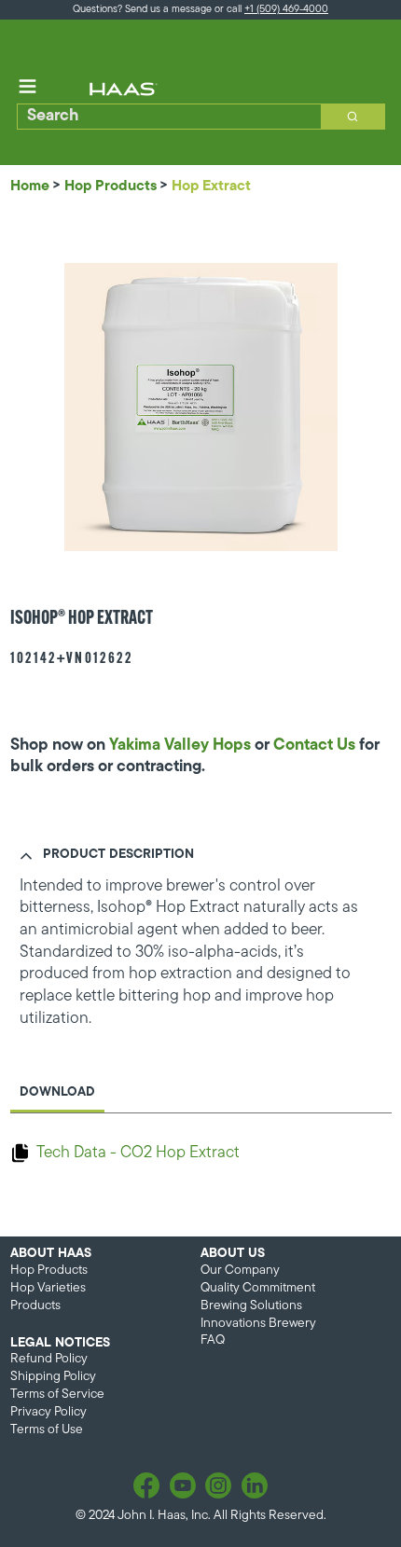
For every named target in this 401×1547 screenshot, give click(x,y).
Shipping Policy (53, 1377)
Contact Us (314, 745)
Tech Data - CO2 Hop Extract (138, 1153)
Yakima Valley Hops (180, 745)
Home (29, 186)
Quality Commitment (257, 1288)
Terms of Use (46, 1430)
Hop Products (110, 186)
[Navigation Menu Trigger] (27, 86)
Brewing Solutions (251, 1306)
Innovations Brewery (258, 1324)
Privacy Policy (48, 1412)
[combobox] (163, 116)
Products (35, 1306)
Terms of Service (57, 1395)
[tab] (57, 1094)
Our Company (240, 1271)
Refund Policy (49, 1359)
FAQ (212, 1340)
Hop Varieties (48, 1288)
